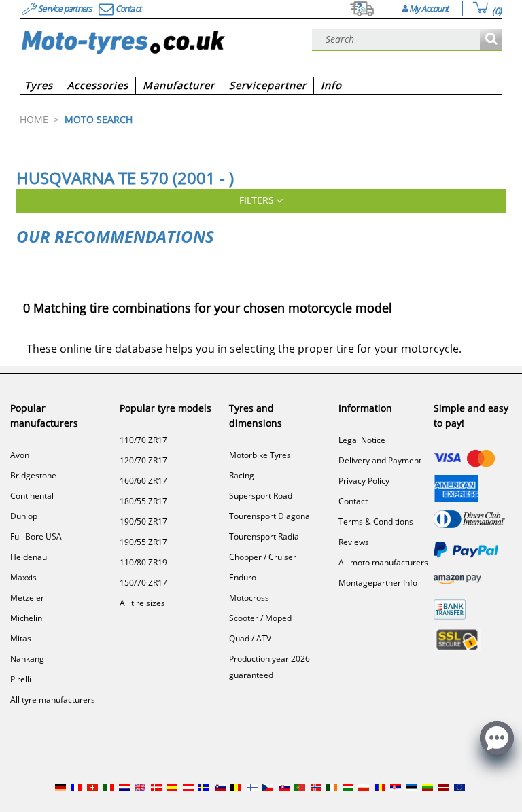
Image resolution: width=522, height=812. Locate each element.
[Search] (491, 40)
